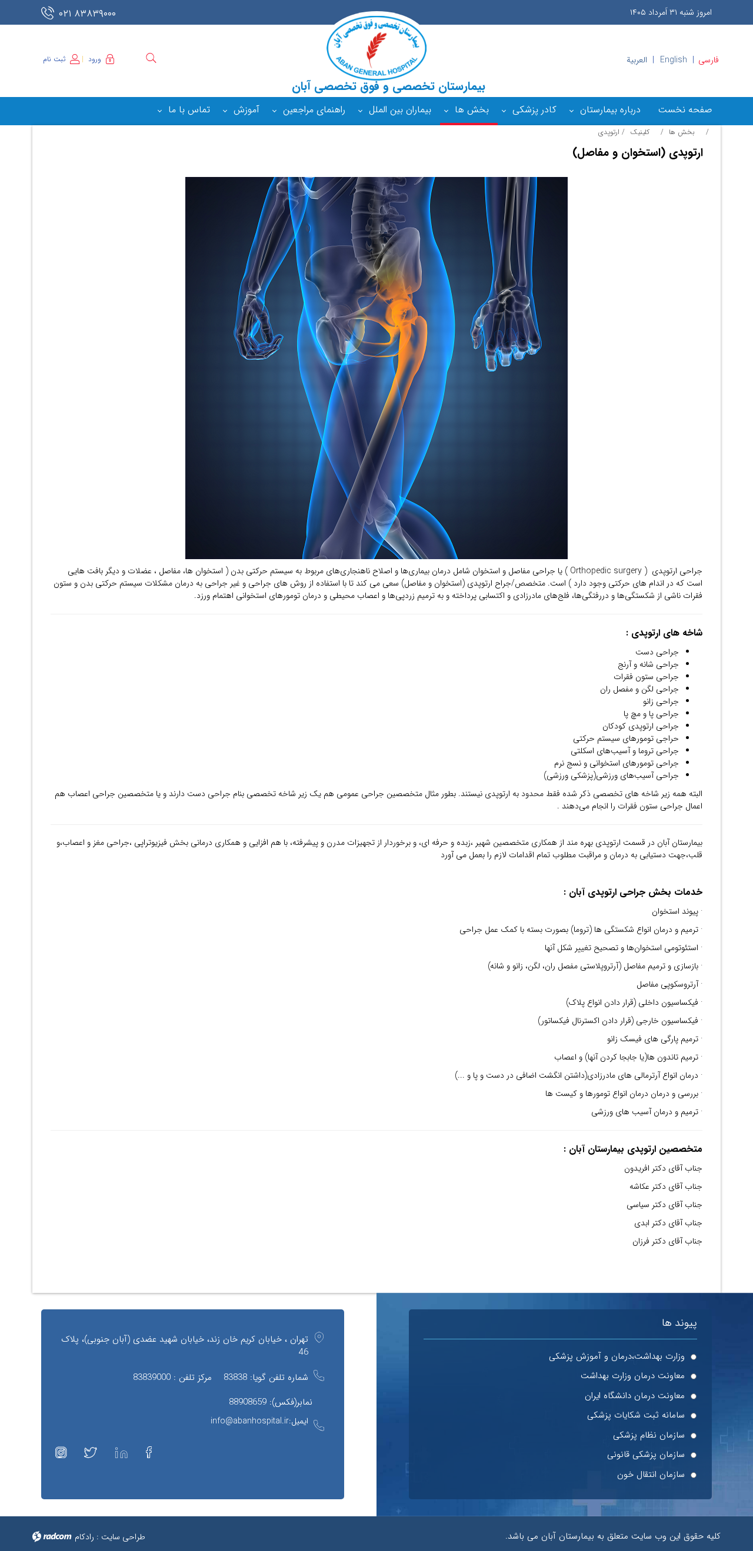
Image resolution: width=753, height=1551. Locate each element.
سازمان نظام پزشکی (649, 1435)
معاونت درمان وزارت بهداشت (633, 1376)
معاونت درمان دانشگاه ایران (635, 1396)
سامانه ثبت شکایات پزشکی (636, 1415)
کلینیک (639, 132)
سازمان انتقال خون (651, 1475)
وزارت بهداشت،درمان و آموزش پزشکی (617, 1356)
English (673, 60)
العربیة (637, 60)
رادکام (84, 1536)
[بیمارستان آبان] (376, 48)
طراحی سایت (123, 1536)
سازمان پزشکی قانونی (646, 1455)
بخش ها (682, 132)
